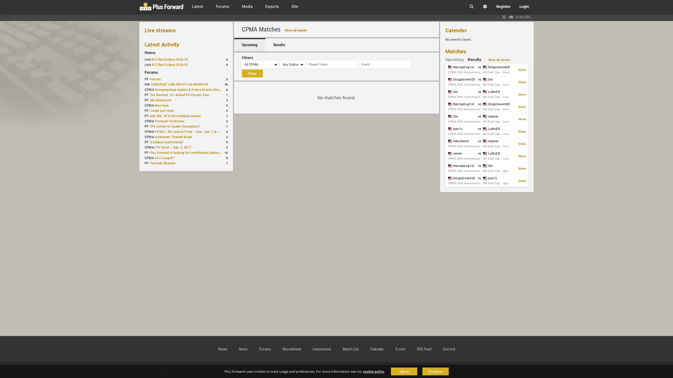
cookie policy (373, 371)
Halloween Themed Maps (173, 137)
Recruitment (292, 349)
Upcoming (250, 45)
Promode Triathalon (169, 121)
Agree (404, 371)
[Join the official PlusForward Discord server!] (511, 17)
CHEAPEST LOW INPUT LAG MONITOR (179, 84)
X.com (400, 349)
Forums (151, 72)
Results (279, 45)
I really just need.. (162, 111)
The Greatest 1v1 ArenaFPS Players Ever (179, 95)
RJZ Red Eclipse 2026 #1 (170, 65)
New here (162, 105)
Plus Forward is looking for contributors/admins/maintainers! (195, 153)
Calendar (456, 30)
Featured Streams (163, 163)
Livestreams (322, 349)
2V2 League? (164, 158)
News (243, 349)
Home (150, 52)
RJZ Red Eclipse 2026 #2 (170, 59)
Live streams (160, 30)
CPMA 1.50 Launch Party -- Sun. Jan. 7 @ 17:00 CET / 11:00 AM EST (206, 132)
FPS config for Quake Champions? (175, 126)
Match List (351, 349)
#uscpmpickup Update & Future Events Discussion (192, 90)
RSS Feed (424, 349)
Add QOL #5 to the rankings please (175, 116)
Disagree (435, 371)
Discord (449, 349)
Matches (455, 51)
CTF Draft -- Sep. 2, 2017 (173, 147)
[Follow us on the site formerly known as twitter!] (504, 17)
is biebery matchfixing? (167, 142)
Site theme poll (160, 100)
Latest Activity (162, 44)
